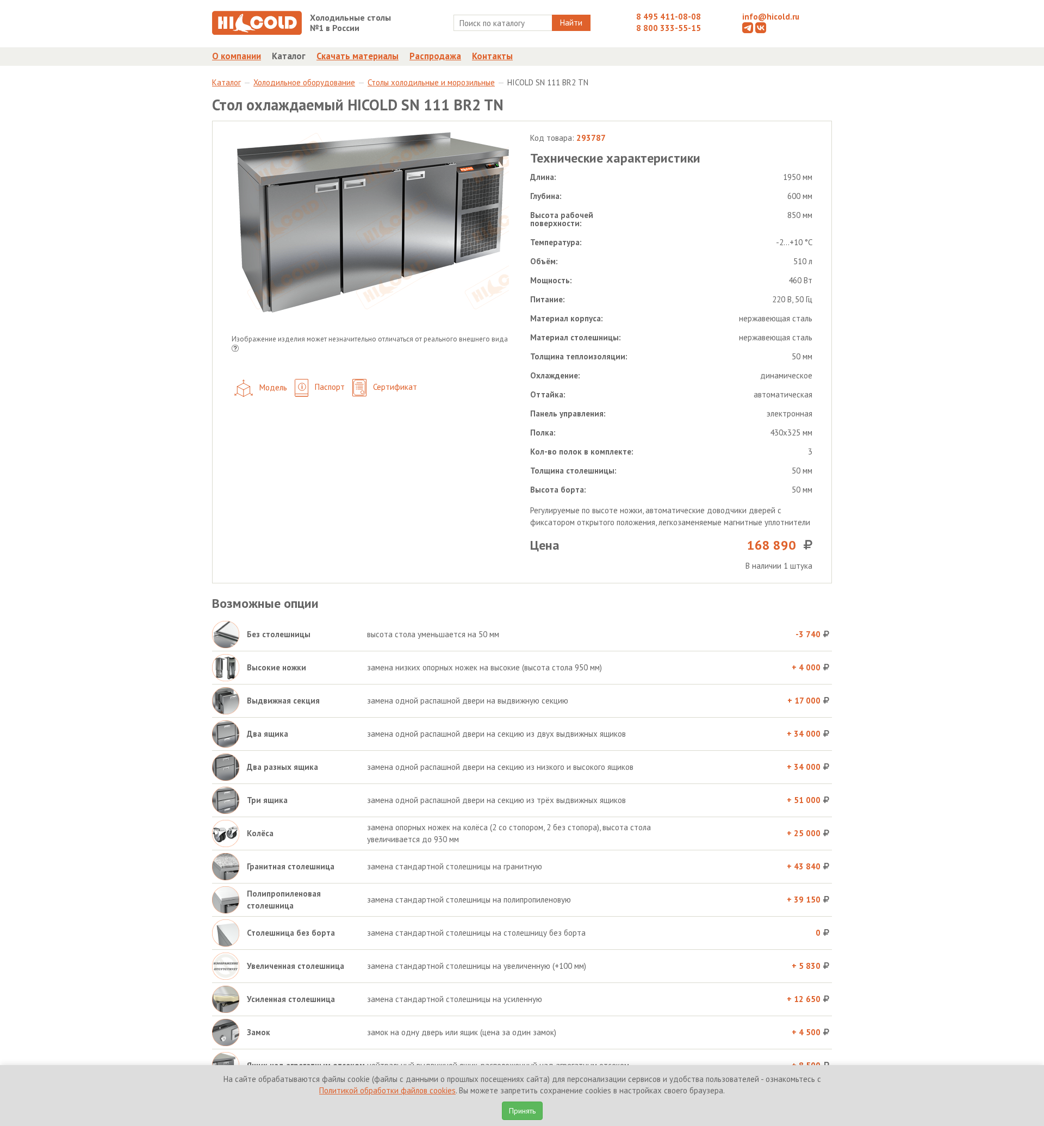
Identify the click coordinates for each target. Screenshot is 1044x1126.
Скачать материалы (357, 56)
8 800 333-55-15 (668, 28)
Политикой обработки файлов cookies (387, 1090)
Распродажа (435, 56)
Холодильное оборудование (304, 82)
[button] (235, 349)
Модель (272, 387)
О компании (236, 56)
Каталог (289, 56)
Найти (571, 22)
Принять (522, 1111)
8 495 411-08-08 (668, 16)
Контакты (492, 56)
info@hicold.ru (770, 16)
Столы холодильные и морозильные (431, 82)
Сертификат (394, 387)
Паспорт (329, 387)
